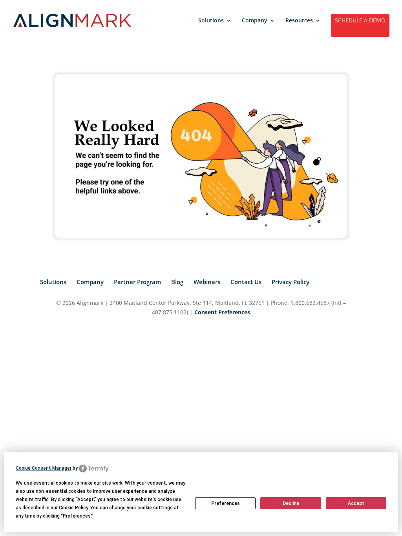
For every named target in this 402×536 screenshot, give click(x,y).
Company (254, 21)
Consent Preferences (222, 312)
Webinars (207, 282)
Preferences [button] (77, 516)
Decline (291, 503)
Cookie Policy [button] (73, 507)
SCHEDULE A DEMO (360, 21)
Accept (356, 503)
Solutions (211, 21)
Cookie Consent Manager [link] (43, 468)
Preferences (225, 503)
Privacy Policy (290, 282)
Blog (177, 282)
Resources (299, 21)
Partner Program (137, 282)
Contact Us (245, 282)
